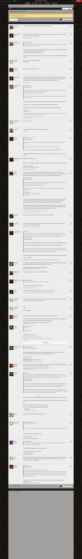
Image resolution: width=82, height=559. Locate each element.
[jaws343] (11, 139)
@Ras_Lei (32, 338)
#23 (71, 326)
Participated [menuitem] (54, 3)
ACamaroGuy (16, 129)
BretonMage (16, 307)
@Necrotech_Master (27, 110)
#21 (71, 307)
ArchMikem (16, 315)
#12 (71, 172)
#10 (71, 137)
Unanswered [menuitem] (47, 3)
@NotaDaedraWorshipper (27, 352)
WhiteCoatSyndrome (17, 346)
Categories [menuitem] (27, 3)
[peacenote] (11, 374)
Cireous (15, 413)
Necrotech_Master (17, 85)
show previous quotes (28, 87)
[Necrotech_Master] (11, 87)
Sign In (10, 8)
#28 (71, 422)
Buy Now (78, 1)
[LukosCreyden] (11, 225)
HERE (28, 408)
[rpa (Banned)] (11, 458)
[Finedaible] (11, 264)
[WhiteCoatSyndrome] (11, 348)
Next (68, 19)
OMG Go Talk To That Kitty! (29, 323)
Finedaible (16, 262)
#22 (71, 315)
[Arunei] (11, 327)
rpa (14, 457)
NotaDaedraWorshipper (18, 158)
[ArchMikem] (11, 317)
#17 (71, 271)
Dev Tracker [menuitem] (34, 3)
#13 (71, 214)
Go (70, 8)
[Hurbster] (11, 292)
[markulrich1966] (11, 423)
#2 (71, 34)
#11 (71, 158)
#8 (71, 120)
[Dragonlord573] (11, 273)
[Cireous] (11, 415)
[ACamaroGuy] (11, 130)
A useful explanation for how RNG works (28, 360)
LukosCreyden (16, 223)
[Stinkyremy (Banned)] (11, 62)
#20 (71, 298)
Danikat (15, 172)
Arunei (15, 326)
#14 (71, 223)
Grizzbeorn (26, 465)
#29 (71, 441)
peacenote (16, 372)
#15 (71, 231)
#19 (71, 290)
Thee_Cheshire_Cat (17, 231)
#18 (71, 280)
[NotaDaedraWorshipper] (11, 160)
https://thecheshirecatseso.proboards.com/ (47, 259)
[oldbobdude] (11, 216)
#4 (71, 60)
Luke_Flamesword (17, 34)
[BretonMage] (11, 309)
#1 (71, 25)
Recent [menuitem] (40, 3)
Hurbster (15, 290)
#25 (71, 364)
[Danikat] (11, 174)
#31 (71, 465)
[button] (71, 19)
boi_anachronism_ (17, 120)
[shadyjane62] (11, 300)
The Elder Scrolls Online (41, 1)
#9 (71, 129)
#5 (71, 68)
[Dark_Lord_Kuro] (11, 27)
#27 (71, 413)
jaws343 (15, 137)
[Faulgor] (11, 443)
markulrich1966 (16, 422)
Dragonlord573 (16, 271)
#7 (71, 85)
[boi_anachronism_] (11, 122)
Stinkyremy (16, 60)
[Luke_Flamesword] (11, 36)
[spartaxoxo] (11, 70)
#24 (71, 346)
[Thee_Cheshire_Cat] (11, 233)
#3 (71, 42)
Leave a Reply (13, 19)
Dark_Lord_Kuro (17, 25)
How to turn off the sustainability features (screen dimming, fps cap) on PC (32, 361)
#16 (71, 262)
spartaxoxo (16, 68)
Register (14, 491)
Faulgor (15, 441)
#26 (71, 372)
